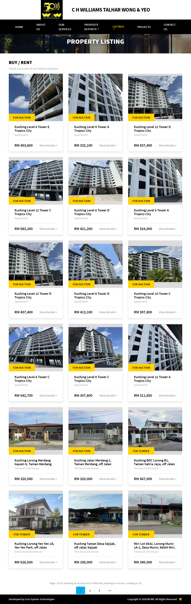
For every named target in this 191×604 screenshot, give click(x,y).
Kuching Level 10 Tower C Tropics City (152, 295)
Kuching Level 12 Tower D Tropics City (152, 128)
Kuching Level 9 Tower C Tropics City (91, 379)
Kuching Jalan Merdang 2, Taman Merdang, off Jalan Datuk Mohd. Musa (92, 462)
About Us (41, 27)
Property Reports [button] (91, 27)
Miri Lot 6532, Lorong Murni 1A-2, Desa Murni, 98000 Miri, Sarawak (154, 545)
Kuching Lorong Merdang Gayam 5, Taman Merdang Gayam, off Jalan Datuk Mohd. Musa (33, 462)
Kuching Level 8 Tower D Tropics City (91, 295)
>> (109, 590)
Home (19, 27)
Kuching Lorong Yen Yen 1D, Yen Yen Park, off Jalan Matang (34, 545)
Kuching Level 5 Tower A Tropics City (151, 212)
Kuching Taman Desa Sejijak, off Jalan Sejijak (94, 545)
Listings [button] (118, 26)
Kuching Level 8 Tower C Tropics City (32, 379)
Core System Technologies (39, 599)
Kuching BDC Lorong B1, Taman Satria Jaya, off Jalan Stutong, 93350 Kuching (154, 462)
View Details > (48, 145)
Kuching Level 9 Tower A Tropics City (91, 128)
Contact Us (170, 27)
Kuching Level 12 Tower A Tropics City (152, 379)
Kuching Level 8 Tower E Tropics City (32, 128)
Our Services (65, 27)
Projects (144, 27)
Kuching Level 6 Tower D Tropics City (91, 212)
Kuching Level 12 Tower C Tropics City (33, 212)
